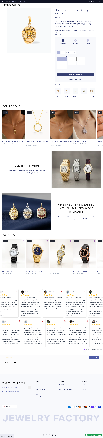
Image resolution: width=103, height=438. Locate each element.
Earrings (61, 4)
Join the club (5, 436)
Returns (84, 389)
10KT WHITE (81, 59)
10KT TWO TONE (61, 63)
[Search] (95, 5)
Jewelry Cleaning (63, 386)
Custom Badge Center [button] (80, 4)
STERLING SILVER (61, 59)
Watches (68, 4)
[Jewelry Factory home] (11, 5)
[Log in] (99, 5)
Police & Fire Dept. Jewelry (65, 389)
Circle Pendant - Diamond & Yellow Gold (37, 142)
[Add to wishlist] (23, 112)
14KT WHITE (81, 63)
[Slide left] (95, 107)
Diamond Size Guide (41, 391)
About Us (61, 384)
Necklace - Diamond (79, 141)
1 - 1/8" (68, 52)
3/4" (58, 52)
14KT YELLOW (72, 63)
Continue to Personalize (75, 74)
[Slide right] (99, 107)
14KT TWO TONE (61, 67)
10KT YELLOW (72, 59)
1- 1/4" (73, 52)
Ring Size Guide (40, 386)
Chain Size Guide (40, 389)
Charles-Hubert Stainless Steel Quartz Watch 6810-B (83, 271)
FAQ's (37, 384)
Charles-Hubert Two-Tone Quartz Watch (60, 271)
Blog (60, 391)
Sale (90, 4)
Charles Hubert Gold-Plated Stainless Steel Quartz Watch (35, 271)
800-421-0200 (97, 1)
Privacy (84, 384)
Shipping (84, 386)
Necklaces (54, 4)
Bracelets (45, 4)
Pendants (32, 4)
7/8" (63, 52)
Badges (25, 4)
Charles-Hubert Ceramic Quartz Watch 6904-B (12, 271)
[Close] (12, 436)
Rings (38, 4)
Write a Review (40, 396)
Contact (38, 394)
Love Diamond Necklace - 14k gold (13, 141)
